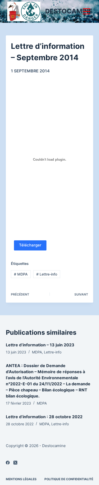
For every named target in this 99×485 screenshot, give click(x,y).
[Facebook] (8, 463)
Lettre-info (46, 274)
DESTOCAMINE (68, 11)
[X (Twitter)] (15, 463)
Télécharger (30, 245)
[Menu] (86, 11)
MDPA (21, 274)
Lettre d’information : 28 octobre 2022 (44, 416)
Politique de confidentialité (68, 479)
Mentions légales (21, 479)
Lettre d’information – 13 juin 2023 (40, 344)
